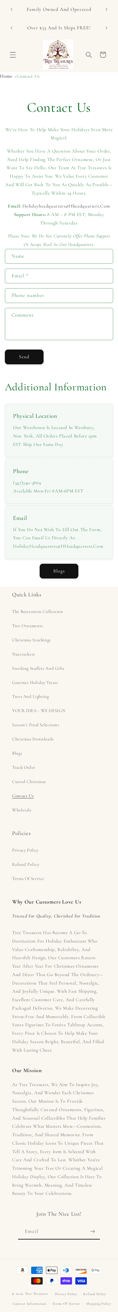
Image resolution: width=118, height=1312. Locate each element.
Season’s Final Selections (35, 724)
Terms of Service (28, 878)
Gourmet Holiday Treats (35, 682)
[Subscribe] (92, 1231)
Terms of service (66, 1303)
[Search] (89, 55)
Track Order (23, 767)
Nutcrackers (23, 654)
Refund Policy (25, 864)
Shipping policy (98, 1303)
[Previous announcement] (11, 9)
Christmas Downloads (33, 739)
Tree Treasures (36, 1294)
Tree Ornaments (27, 625)
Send (24, 357)
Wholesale (22, 810)
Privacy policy (66, 1294)
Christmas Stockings (31, 640)
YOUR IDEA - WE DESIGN (38, 710)
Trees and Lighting (30, 696)
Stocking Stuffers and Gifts (38, 668)
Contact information (30, 1303)
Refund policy (94, 1294)
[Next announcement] (106, 9)
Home (6, 76)
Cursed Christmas (29, 781)
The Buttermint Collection (37, 611)
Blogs (59, 571)
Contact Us (28, 76)
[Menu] (13, 55)
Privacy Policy (25, 850)
